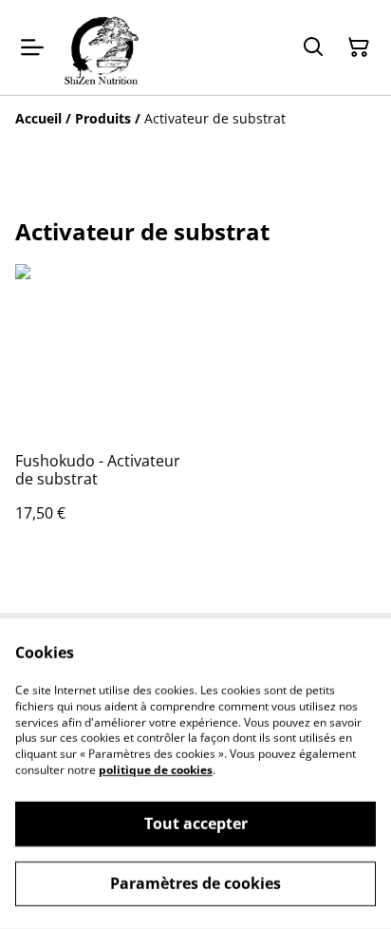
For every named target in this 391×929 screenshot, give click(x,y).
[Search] (313, 47)
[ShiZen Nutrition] (101, 47)
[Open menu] (32, 47)
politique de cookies (156, 770)
